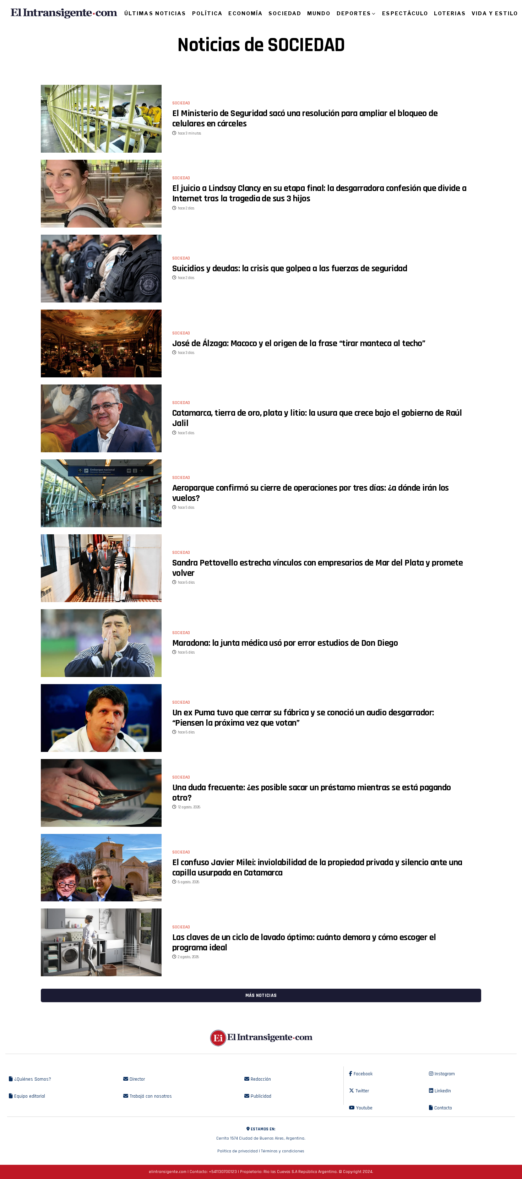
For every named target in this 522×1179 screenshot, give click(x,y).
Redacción (260, 1079)
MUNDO (319, 13)
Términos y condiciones (282, 1151)
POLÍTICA (207, 13)
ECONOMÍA (245, 13)
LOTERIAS (450, 13)
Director (136, 1079)
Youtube (364, 1108)
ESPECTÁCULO (405, 13)
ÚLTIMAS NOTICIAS (155, 13)
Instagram (444, 1074)
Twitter (361, 1091)
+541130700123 (223, 1171)
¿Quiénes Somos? (32, 1079)
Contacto (442, 1108)
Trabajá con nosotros (150, 1096)
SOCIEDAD (284, 13)
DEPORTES (354, 13)
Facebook (362, 1074)
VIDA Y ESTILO (495, 13)
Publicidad (260, 1096)
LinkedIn (442, 1091)
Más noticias (261, 995)
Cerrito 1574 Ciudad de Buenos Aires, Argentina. (260, 1133)
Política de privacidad (237, 1151)
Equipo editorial (29, 1096)
